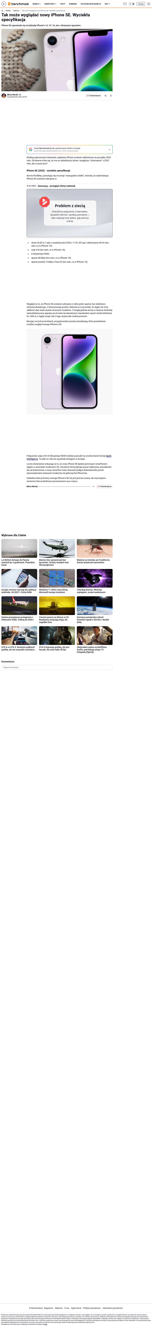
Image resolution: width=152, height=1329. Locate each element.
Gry (106, 4)
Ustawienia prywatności (112, 1308)
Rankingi (73, 4)
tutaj (45, 1324)
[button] (132, 3)
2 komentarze (95, 96)
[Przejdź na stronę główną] (3, 5)
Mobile (36, 4)
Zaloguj (141, 4)
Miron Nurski (12, 95)
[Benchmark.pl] (20, 4)
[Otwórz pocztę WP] (125, 4)
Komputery (49, 4)
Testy (62, 4)
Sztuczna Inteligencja (91, 4)
